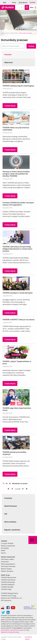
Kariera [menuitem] (3, 553)
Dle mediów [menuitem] (5, 548)
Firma (14, 2)
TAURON (32, 2)
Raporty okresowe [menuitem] (7, 571)
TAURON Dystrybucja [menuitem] (8, 580)
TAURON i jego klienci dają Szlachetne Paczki (17, 409)
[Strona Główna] (7, 7)
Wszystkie (8, 54)
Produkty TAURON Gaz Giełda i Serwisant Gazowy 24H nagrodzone (18, 203)
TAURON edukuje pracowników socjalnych (14, 453)
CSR (5, 514)
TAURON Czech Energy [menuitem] (8, 595)
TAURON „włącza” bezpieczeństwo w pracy (17, 362)
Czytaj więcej (10, 105)
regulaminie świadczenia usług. (10, 632)
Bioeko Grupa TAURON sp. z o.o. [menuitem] (11, 598)
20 (6, 483)
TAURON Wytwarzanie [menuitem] (8, 577)
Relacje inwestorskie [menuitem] (8, 546)
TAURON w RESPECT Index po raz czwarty (18, 319)
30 (10, 483)
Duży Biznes (23, 2)
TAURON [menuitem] (4, 541)
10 (4, 483)
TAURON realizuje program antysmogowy (18, 85)
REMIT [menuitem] (3, 550)
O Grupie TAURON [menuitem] (7, 543)
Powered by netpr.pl (28, 638)
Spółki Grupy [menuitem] (5, 575)
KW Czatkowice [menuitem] (6, 600)
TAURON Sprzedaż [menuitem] (7, 587)
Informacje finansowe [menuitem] (8, 566)
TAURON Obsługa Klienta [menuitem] (9, 593)
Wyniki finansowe (10, 506)
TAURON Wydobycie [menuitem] (8, 584)
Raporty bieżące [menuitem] (6, 569)
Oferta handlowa (10, 522)
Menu (32, 7)
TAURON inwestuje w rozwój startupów (18, 292)
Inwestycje (8, 498)
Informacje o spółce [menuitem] (7, 559)
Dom (4, 2)
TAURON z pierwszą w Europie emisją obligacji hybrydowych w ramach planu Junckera (17, 248)
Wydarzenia (8, 62)
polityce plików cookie (7, 630)
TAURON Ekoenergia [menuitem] (8, 582)
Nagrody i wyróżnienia (12, 529)
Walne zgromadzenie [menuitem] (8, 564)
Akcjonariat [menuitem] (5, 561)
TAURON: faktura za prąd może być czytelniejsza (16, 128)
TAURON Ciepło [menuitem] (6, 589)
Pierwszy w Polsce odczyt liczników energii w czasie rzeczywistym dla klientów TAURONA (16, 173)
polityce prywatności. (20, 630)
